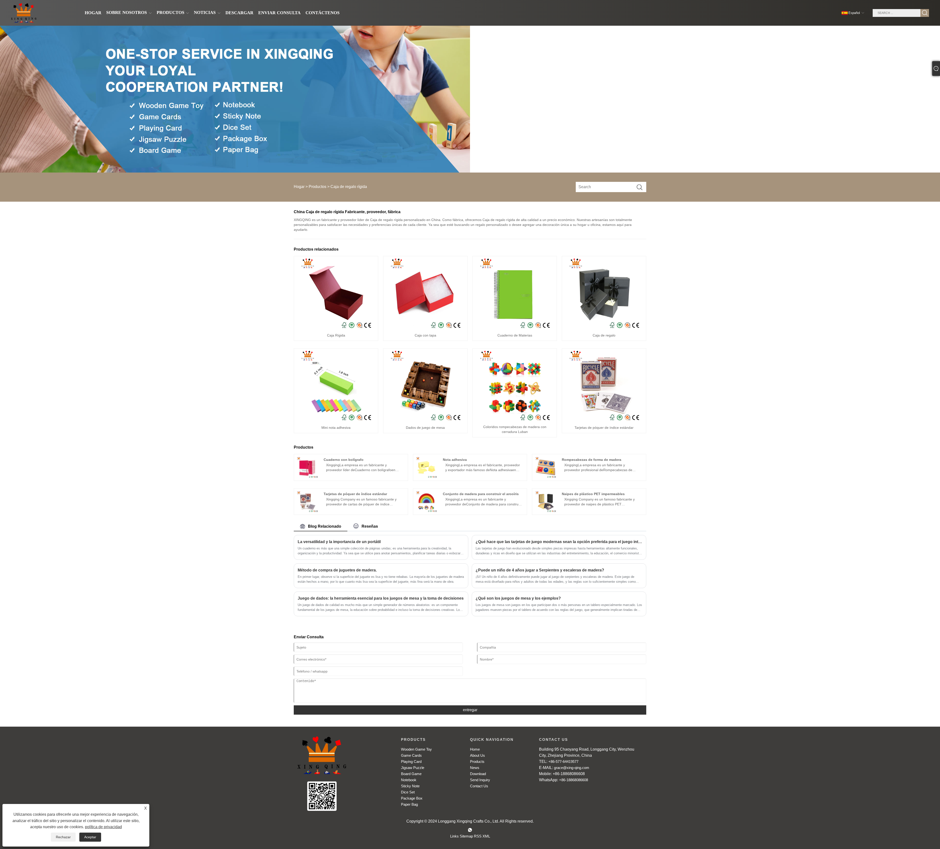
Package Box (412, 798)
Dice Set (408, 792)
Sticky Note (410, 786)
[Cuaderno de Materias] (515, 293)
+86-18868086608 (573, 780)
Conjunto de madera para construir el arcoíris (481, 494)
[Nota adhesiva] (426, 467)
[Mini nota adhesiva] (336, 385)
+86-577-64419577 (563, 761)
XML (486, 836)
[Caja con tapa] (425, 293)
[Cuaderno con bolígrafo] (307, 467)
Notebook (408, 780)
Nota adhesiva (455, 460)
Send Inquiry (480, 780)
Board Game (411, 774)
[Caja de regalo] (604, 293)
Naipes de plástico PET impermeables (593, 494)
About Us (477, 755)
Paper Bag (409, 804)
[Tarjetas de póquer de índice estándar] (604, 385)
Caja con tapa (425, 335)
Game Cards (411, 755)
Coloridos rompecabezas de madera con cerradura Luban (514, 429)
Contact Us (479, 786)
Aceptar (90, 837)
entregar (470, 710)
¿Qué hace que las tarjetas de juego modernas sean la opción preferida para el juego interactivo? (559, 542)
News (474, 768)
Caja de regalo (604, 335)
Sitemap (466, 836)
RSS (478, 836)
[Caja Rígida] (336, 293)
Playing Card (411, 761)
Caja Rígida (336, 335)
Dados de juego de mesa (425, 428)
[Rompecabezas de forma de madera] (545, 467)
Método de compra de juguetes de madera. (337, 570)
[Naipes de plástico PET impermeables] (545, 501)
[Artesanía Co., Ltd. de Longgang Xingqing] (23, 13)
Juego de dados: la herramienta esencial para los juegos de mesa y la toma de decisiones (381, 598)
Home (475, 749)
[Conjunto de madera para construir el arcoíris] (426, 501)
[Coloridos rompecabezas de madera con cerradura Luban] (515, 385)
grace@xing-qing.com (571, 768)
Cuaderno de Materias (514, 335)
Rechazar (63, 837)
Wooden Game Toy (416, 749)
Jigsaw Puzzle (412, 768)
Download (478, 774)
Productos (317, 187)
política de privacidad (103, 827)
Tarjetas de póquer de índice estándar (604, 428)
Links (454, 836)
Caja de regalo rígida (348, 187)
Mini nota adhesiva (336, 428)
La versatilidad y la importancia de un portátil (339, 542)
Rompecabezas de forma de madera (591, 460)
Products (477, 761)
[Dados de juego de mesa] (425, 385)
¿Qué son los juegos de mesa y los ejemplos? (518, 598)
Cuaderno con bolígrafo (344, 460)
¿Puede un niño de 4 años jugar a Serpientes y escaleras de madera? (540, 570)
